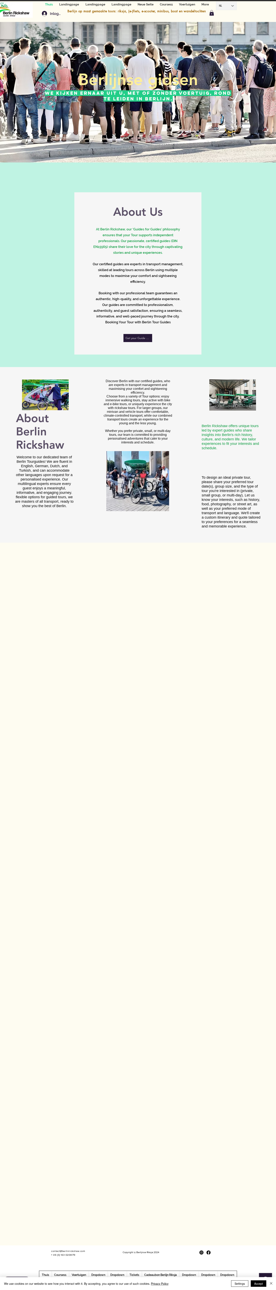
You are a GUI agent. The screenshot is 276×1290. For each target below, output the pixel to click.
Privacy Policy (160, 1284)
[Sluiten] (271, 1283)
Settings (240, 1284)
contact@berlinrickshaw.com (68, 1251)
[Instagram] (201, 1252)
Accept (258, 1284)
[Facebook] (208, 1252)
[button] (187, 4)
